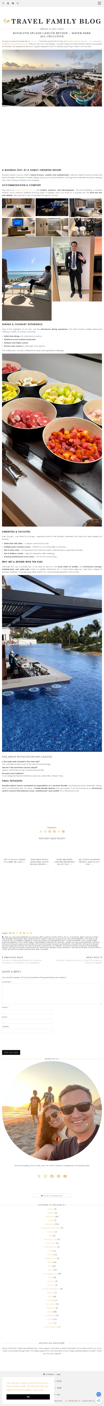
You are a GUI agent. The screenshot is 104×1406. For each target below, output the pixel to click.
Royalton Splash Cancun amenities (18, 944)
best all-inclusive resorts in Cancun (21, 937)
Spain (49, 1312)
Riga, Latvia (51, 1304)
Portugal (50, 1300)
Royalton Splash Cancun (25, 190)
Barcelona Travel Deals (50, 1228)
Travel (49, 1319)
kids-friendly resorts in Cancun (49, 942)
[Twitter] (41, 831)
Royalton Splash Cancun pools (24, 947)
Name (5, 1007)
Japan (50, 1270)
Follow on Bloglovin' (53, 1196)
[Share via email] (10, 933)
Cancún (34, 41)
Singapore (50, 1308)
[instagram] (45, 1176)
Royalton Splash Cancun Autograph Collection (59, 944)
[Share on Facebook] (13, 933)
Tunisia (50, 1323)
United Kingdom (51, 1327)
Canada (50, 1232)
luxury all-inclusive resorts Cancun (82, 942)
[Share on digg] (27, 933)
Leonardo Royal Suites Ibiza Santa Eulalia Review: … (39, 861)
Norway (50, 1293)
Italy (50, 1266)
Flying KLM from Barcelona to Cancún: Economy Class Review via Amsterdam (22, 960)
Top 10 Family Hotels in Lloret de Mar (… (14, 860)
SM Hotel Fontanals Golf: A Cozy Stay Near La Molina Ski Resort (79, 960)
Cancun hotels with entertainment (49, 940)
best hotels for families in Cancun (39, 939)
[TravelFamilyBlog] (52, 12)
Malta (50, 1277)
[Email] (13, 3)
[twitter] (39, 1176)
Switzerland (50, 1315)
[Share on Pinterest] (20, 933)
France (50, 1255)
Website (5, 1026)
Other (50, 1296)
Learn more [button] (38, 1390)
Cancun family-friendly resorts (17, 940)
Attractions (50, 1216)
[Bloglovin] (59, 831)
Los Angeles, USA (50, 1274)
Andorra (50, 1213)
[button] (100, 3)
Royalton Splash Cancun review (55, 947)
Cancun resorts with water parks (18, 942)
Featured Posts (50, 1247)
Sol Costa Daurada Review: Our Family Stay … (89, 861)
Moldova (51, 1281)
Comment (7, 982)
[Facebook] (54, 831)
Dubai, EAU (51, 1243)
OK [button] (28, 1397)
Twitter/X (53, 1374)
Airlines (51, 1209)
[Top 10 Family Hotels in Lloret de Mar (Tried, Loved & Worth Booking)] (15, 849)
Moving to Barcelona (51, 1289)
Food (50, 1251)
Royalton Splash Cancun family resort (43, 946)
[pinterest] (58, 1176)
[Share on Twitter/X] (17, 933)
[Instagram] (3, 3)
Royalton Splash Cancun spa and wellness (28, 949)
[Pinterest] (8, 3)
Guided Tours (50, 1258)
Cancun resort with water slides (81, 940)
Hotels (61, 29)
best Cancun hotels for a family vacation (59, 937)
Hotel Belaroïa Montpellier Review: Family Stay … (64, 861)
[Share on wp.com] (31, 933)
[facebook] (52, 1176)
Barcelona (49, 1224)
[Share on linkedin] (24, 933)
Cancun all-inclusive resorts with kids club (76, 939)
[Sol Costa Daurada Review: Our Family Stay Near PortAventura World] (89, 849)
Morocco (51, 1285)
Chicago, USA (50, 1239)
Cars (51, 1235)
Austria (50, 1220)
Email (5, 1017)
